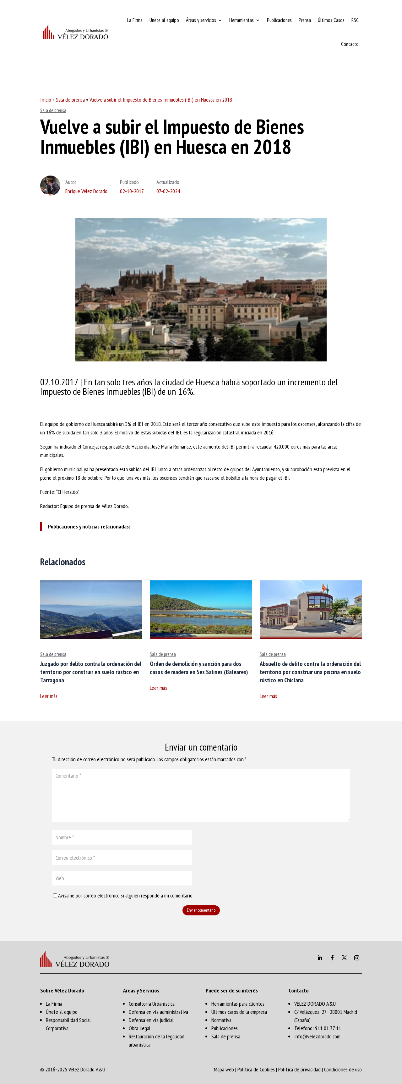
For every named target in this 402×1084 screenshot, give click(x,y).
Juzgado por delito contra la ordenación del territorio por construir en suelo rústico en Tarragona (90, 672)
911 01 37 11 (328, 1028)
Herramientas (241, 20)
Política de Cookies (256, 1069)
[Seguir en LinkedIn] (320, 958)
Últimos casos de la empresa (239, 1011)
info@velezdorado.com (317, 1036)
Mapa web (224, 1069)
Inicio (45, 99)
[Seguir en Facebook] (332, 958)
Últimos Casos (331, 20)
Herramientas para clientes (237, 1003)
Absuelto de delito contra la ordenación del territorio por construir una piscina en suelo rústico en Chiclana (310, 672)
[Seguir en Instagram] (357, 958)
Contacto (350, 44)
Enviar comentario (201, 910)
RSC (355, 20)
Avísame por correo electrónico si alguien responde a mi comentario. (125, 895)
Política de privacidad (299, 1069)
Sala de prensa (70, 99)
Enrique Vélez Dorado (86, 191)
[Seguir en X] (344, 958)
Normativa (221, 1020)
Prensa (305, 20)
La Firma (135, 20)
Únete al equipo (164, 20)
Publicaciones (279, 20)
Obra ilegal (139, 1028)
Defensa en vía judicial (151, 1020)
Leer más (48, 696)
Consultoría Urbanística (152, 1003)
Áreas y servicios (201, 20)
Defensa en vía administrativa (158, 1011)
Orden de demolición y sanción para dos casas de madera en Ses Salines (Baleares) (199, 668)
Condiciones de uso (343, 1069)
